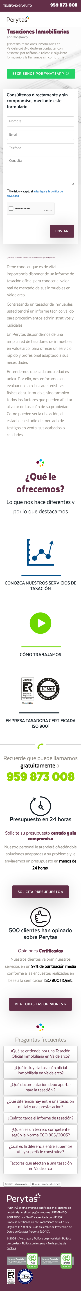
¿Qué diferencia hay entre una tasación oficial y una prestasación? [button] (40, 1104)
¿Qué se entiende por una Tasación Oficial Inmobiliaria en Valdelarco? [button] (40, 1054)
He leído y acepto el (35, 193)
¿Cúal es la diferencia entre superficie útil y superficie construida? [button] (40, 1149)
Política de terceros (33, 1243)
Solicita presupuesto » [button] (40, 892)
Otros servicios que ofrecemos (46, 1184)
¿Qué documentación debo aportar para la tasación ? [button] (40, 1087)
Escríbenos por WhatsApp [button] (38, 74)
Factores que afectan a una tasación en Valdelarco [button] (40, 1166)
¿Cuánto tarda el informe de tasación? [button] (40, 1118)
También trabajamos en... (17, 1184)
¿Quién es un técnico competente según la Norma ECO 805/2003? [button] (40, 1132)
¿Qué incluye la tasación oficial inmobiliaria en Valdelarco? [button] (40, 1070)
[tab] (40, 1053)
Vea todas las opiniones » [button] (40, 1004)
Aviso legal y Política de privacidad (39, 1238)
